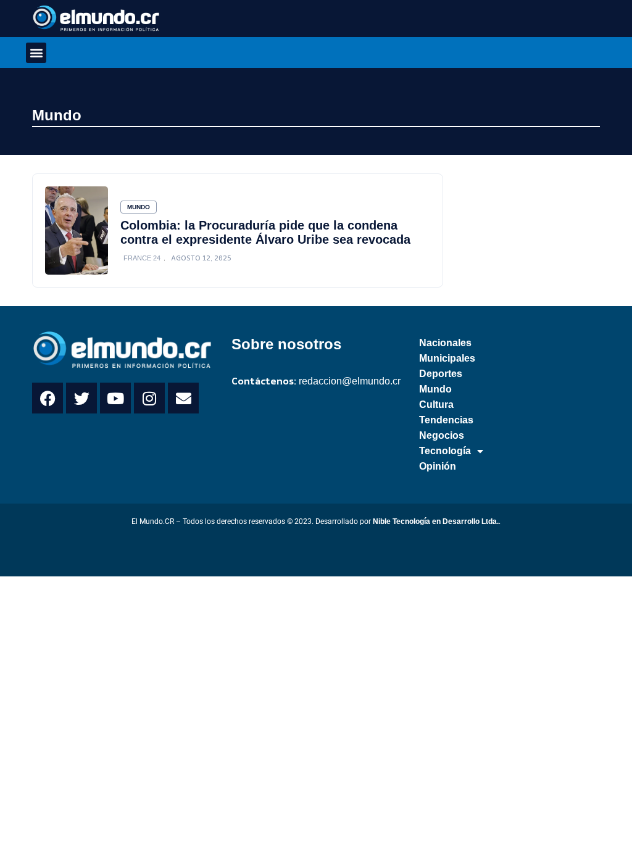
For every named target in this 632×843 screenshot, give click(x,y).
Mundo (56, 115)
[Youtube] (115, 398)
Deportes (440, 373)
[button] (36, 53)
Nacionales (445, 343)
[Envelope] (183, 398)
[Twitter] (81, 398)
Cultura (436, 404)
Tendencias (446, 420)
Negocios (441, 435)
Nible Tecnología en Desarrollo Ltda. (436, 521)
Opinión (437, 466)
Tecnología (445, 451)
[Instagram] (149, 398)
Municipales (447, 358)
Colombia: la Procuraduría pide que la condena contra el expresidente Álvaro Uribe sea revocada (265, 232)
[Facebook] (47, 398)
